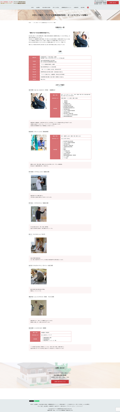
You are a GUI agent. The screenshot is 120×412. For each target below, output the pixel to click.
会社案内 (38, 7)
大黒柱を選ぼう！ (62, 404)
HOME (32, 7)
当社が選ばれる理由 (46, 7)
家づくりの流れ (56, 7)
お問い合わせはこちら (60, 381)
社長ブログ (57, 406)
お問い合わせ (112, 2)
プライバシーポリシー (71, 406)
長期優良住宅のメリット (66, 7)
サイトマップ (79, 406)
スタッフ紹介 (40, 406)
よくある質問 (86, 404)
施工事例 (82, 7)
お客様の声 (76, 7)
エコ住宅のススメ (71, 404)
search (88, 7)
